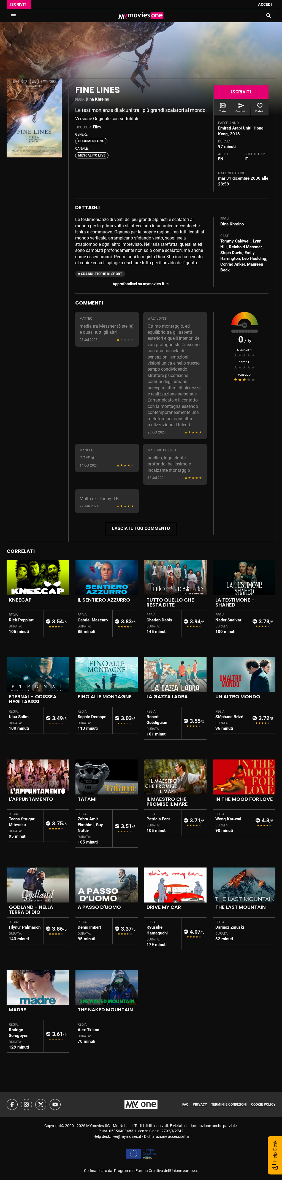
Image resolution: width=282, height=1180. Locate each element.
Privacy (200, 1104)
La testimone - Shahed (234, 602)
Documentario (91, 141)
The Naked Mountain (105, 1009)
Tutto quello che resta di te (170, 602)
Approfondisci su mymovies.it (138, 284)
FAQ (185, 1104)
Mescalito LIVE (91, 155)
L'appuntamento (31, 799)
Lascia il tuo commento (141, 528)
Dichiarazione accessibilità (166, 1136)
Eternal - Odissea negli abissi (32, 699)
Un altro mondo (237, 696)
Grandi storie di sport (101, 274)
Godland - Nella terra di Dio (31, 909)
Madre (17, 1009)
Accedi (265, 4)
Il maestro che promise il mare (167, 801)
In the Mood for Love (244, 799)
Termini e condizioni (229, 1104)
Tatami (87, 799)
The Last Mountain (240, 907)
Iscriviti (19, 4)
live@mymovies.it (126, 1136)
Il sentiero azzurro (104, 599)
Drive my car (164, 907)
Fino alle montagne (105, 696)
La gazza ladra (167, 696)
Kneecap (20, 599)
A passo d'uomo (99, 907)
